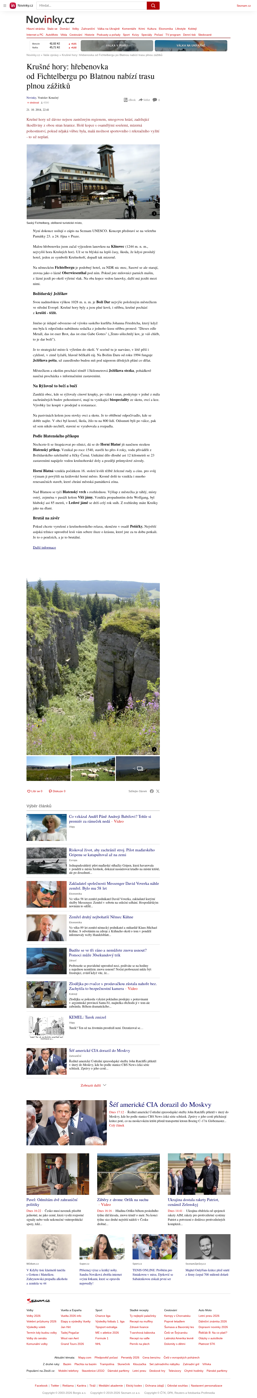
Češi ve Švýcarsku (176, 1332)
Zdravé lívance (139, 1327)
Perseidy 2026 (130, 1357)
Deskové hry (157, 1370)
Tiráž (92, 1385)
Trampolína (107, 1364)
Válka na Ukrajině (108, 28)
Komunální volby (37, 1343)
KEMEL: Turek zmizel (87, 1017)
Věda (63, 34)
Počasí (158, 34)
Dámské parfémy (118, 1370)
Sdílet (146, 100)
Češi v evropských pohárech (182, 1357)
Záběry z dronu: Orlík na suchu (122, 1199)
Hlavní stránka (36, 28)
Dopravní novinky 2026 (213, 1327)
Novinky (31, 97)
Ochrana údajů (154, 1385)
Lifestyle (180, 28)
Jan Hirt (66, 1327)
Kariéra (81, 1385)
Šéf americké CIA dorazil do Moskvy (99, 1050)
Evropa (73, 860)
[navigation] (5, 5)
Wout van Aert (70, 1338)
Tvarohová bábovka (142, 1332)
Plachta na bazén (85, 1364)
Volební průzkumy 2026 (41, 1321)
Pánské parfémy (217, 1370)
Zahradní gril (191, 1364)
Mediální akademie (111, 1385)
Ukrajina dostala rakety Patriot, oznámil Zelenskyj (193, 1202)
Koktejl (192, 28)
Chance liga (102, 1315)
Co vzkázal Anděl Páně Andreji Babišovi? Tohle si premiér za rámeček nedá (110, 819)
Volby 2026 (34, 1315)
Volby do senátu (37, 1338)
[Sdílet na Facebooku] (152, 791)
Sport (126, 34)
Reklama (68, 1385)
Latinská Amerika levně (179, 1338)
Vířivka (206, 1364)
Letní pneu (139, 1370)
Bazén (67, 1364)
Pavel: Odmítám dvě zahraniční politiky (52, 1202)
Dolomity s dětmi (174, 1343)
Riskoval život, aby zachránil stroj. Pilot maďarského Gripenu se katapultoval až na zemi (112, 852)
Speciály (146, 34)
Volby (75, 28)
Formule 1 (101, 1338)
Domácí (65, 28)
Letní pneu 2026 (209, 1315)
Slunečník (123, 1364)
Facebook (41, 1385)
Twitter (55, 1385)
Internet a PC (35, 34)
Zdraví (72, 960)
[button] (93, 181)
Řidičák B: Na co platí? (213, 1332)
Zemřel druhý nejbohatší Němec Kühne (101, 916)
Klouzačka (139, 1364)
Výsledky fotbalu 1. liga (109, 1321)
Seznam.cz (244, 5)
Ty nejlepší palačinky (143, 1315)
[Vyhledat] (153, 6)
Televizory (174, 1370)
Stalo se (52, 28)
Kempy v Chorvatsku (177, 1315)
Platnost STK (207, 1343)
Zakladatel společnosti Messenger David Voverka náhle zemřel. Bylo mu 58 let (114, 886)
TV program (173, 34)
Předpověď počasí (106, 1357)
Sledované (205, 34)
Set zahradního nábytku (164, 1364)
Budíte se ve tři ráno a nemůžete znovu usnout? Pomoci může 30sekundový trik (108, 952)
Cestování (75, 34)
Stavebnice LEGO (93, 1370)
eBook (132, 100)
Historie (89, 34)
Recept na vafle (140, 1338)
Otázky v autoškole (211, 1338)
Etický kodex (134, 1385)
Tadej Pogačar (70, 1332)
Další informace (44, 547)
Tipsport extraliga (106, 1327)
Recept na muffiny (141, 1321)
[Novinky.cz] (51, 20)
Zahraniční (88, 28)
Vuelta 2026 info (71, 1315)
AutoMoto (52, 34)
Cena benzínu (151, 1357)
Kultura (151, 28)
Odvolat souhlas (177, 1385)
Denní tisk (189, 34)
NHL (98, 1343)
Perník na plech (140, 1343)
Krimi (142, 28)
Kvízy (135, 34)
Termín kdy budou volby (42, 1332)
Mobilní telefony (68, 1370)
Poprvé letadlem (174, 1321)
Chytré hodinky (193, 1370)
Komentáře (129, 28)
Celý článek (116, 1125)
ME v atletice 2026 (107, 1332)
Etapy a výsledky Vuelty (76, 1321)
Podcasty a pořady (108, 34)
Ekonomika (166, 28)
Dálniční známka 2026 (213, 1321)
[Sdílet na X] (158, 791)
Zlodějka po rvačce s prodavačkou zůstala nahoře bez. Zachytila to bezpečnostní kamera (113, 986)
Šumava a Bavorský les (179, 1327)
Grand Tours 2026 (72, 1343)
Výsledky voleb (36, 1327)
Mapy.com (84, 1357)
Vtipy (72, 826)
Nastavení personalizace (206, 1385)
